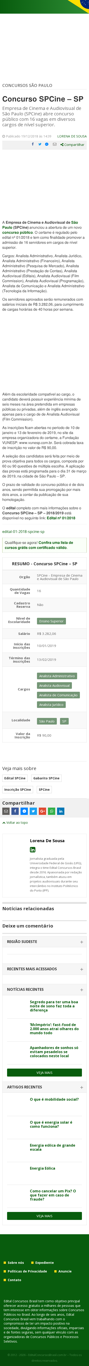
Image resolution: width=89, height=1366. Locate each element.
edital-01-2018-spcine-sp (23, 531)
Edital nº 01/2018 (61, 518)
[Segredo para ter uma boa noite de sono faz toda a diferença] (16, 1007)
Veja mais (44, 1072)
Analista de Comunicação (58, 695)
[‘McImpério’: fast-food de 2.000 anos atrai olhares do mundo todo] (16, 1030)
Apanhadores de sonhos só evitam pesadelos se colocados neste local (54, 1051)
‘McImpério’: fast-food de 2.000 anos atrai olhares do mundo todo (54, 1028)
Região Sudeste (22, 941)
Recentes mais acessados (32, 968)
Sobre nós (16, 1262)
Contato (14, 1280)
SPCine (44, 789)
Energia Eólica (42, 1168)
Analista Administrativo (57, 676)
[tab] (44, 942)
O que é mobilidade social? (54, 1099)
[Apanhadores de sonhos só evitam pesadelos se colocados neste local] (16, 1053)
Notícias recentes (25, 989)
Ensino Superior (51, 621)
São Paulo (47, 721)
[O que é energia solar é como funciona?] (16, 1127)
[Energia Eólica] (16, 1173)
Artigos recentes (24, 1087)
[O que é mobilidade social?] (16, 1104)
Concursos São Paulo (27, 85)
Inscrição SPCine (17, 789)
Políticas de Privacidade (27, 1271)
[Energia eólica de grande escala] (16, 1150)
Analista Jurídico (51, 704)
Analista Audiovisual (54, 685)
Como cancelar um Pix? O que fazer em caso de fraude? (53, 1195)
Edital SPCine (15, 778)
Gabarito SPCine (46, 778)
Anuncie (65, 1271)
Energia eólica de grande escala (52, 1147)
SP (64, 721)
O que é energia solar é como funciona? (51, 1124)
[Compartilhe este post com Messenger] (47, 144)
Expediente (44, 1262)
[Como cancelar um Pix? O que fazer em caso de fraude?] (16, 1196)
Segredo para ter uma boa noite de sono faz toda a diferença (54, 1006)
